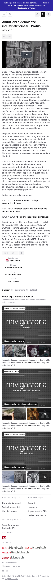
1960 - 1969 (13, 281)
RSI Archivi (15, 260)
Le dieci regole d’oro (37, 515)
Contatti (31, 503)
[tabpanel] (26, 393)
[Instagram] (7, 571)
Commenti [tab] (21, 290)
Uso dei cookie (9, 511)
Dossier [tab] (7, 290)
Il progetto (32, 507)
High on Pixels (11, 579)
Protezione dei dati (11, 507)
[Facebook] (3, 571)
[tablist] (26, 290)
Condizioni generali (11, 503)
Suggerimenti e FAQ (37, 511)
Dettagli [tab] (33, 290)
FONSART (15, 576)
